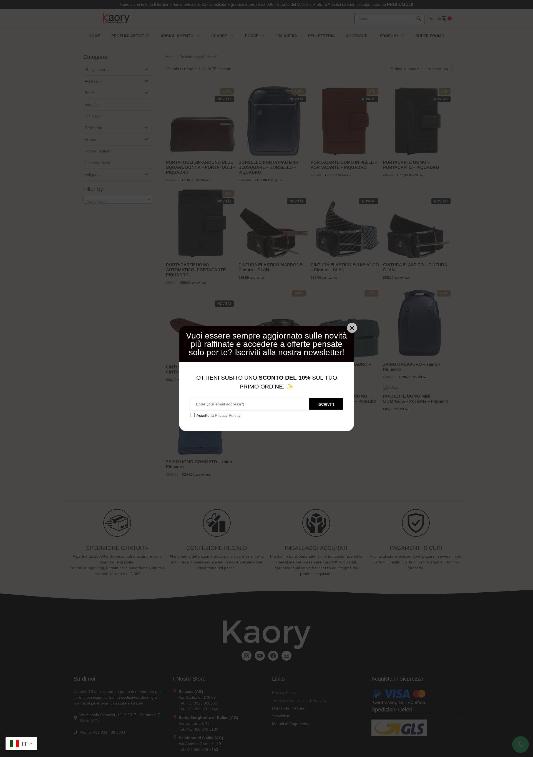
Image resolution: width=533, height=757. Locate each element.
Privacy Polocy (227, 415)
